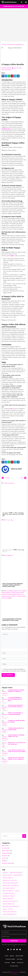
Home (6, 955)
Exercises (4, 848)
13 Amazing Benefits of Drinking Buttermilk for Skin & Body (11, 619)
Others (4, 858)
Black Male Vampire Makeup (11, 906)
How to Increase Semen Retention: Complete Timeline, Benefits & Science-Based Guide (12, 585)
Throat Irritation (8, 877)
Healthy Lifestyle (8, 898)
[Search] (24, 836)
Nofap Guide (5, 853)
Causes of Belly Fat (8, 903)
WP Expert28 (14, 973)
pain (17, 890)
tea (11, 408)
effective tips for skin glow (10, 885)
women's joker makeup (9, 911)
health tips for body (16, 872)
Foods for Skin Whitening (10, 882)
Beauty (4, 845)
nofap (5, 872)
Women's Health (6, 863)
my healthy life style (9, 893)
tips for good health (9, 888)
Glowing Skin (18, 875)
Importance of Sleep (9, 896)
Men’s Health (19, 955)
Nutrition (4, 855)
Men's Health (6, 850)
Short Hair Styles (8, 890)
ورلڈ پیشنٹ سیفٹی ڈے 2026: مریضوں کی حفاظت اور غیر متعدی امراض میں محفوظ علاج (13, 514)
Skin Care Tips (7, 875)
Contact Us (20, 962)
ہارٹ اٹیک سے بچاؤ (8, 909)
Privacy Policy (14, 966)
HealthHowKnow (15, 972)
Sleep (3, 860)
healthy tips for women (10, 880)
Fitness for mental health (10, 901)
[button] (26, 2)
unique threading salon (9, 914)
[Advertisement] (14, 23)
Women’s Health (10, 959)
